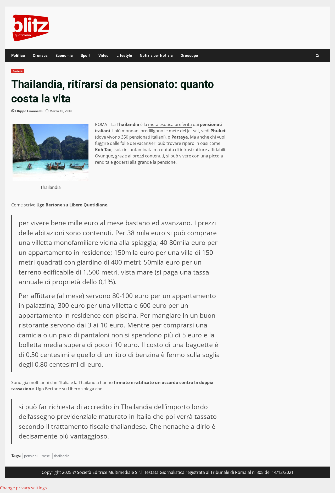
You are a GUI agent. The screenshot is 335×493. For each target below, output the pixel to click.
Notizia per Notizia (156, 55)
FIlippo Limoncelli (29, 111)
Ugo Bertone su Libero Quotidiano (72, 205)
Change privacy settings (23, 488)
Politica (18, 55)
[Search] (317, 56)
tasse (46, 455)
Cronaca (40, 55)
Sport (86, 55)
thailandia (61, 455)
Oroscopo (189, 55)
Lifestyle (124, 55)
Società (18, 71)
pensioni (30, 455)
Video (103, 55)
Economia (64, 55)
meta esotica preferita (170, 124)
